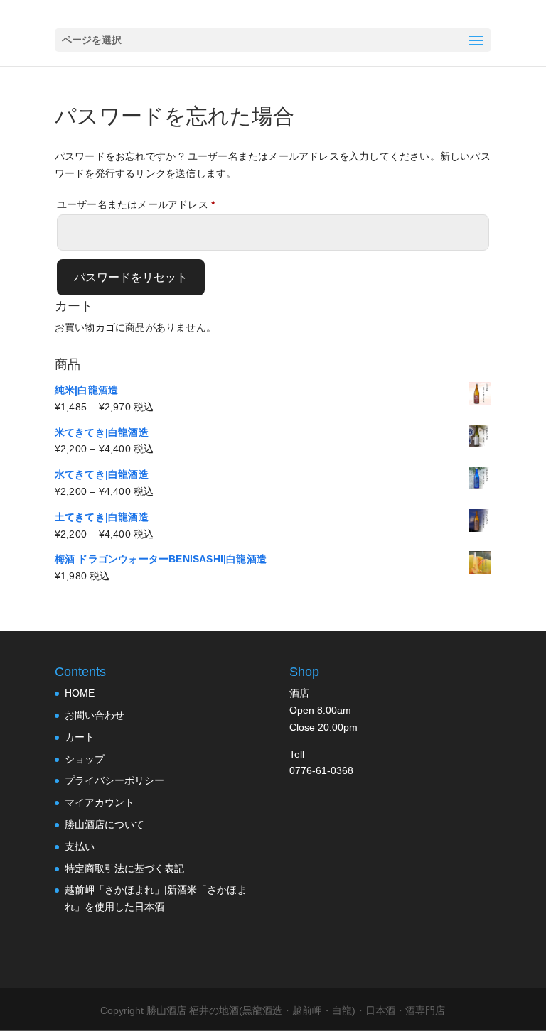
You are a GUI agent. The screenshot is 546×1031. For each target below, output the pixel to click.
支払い (80, 846)
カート (80, 737)
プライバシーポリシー (114, 780)
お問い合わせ (94, 715)
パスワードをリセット (131, 277)
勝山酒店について (104, 824)
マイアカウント (99, 802)
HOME (80, 693)
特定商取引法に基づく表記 (124, 868)
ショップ (85, 759)
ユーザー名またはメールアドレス (141, 206)
